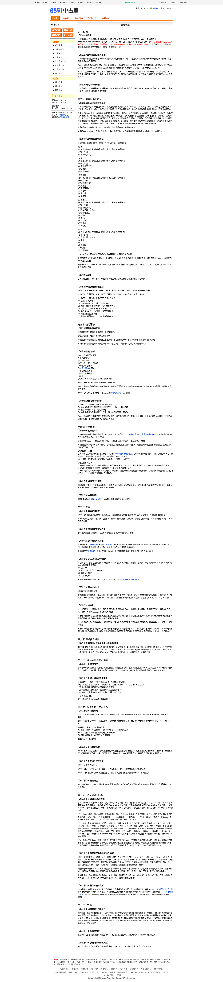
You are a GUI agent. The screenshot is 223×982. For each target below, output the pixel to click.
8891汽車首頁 (43, 2)
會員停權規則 (95, 499)
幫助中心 (156, 8)
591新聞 (112, 972)
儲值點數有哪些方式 (129, 579)
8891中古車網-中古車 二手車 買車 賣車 (64, 10)
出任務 (158, 972)
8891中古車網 (132, 972)
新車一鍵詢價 (85, 368)
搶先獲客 (109, 544)
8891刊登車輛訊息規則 (130, 434)
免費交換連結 (146, 969)
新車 (72, 2)
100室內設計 (121, 972)
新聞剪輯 (104, 969)
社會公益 (84, 969)
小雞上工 (165, 972)
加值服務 (91, 551)
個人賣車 (63, 2)
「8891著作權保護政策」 (161, 889)
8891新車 (142, 972)
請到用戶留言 (63, 115)
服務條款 (123, 969)
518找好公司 (108, 975)
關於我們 (75, 969)
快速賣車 (131, 2)
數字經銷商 (158, 969)
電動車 (89, 2)
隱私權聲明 (134, 969)
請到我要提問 (64, 117)
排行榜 (98, 2)
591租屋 (69, 972)
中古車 (53, 2)
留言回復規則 (147, 434)
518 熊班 (151, 972)
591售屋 (77, 972)
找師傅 (119, 975)
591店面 (85, 972)
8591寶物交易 (60, 972)
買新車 (80, 2)
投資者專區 (64, 969)
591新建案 (93, 972)
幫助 (173, 2)
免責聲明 (113, 969)
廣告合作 (94, 969)
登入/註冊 (162, 2)
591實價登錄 (103, 972)
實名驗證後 (116, 392)
